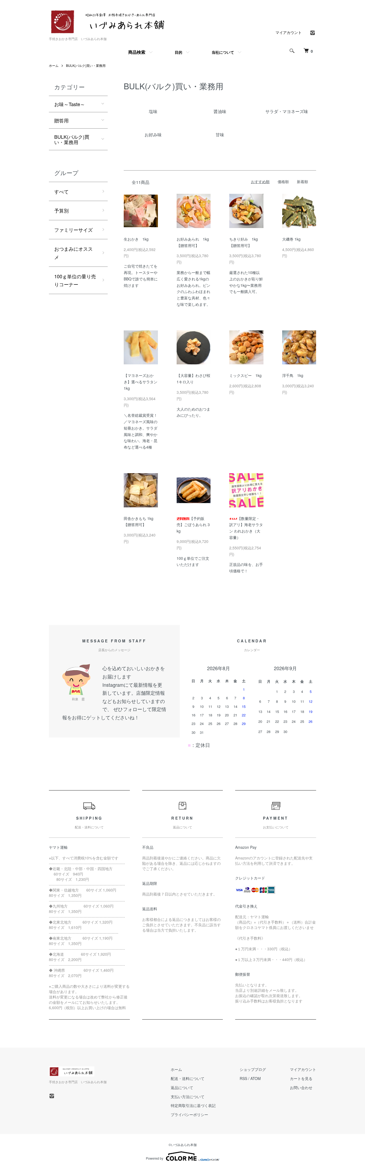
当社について (223, 52)
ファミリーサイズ (73, 229)
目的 (178, 52)
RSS (243, 1078)
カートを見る (301, 1078)
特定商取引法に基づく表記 (193, 1105)
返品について (182, 1087)
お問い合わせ (301, 1087)
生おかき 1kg (136, 239)
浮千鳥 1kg (292, 375)
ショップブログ (253, 1069)
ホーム (54, 65)
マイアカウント (288, 32)
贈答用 (61, 120)
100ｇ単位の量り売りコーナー (75, 280)
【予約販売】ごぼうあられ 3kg (193, 525)
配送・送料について (187, 1078)
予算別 (61, 210)
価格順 (283, 181)
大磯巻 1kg (291, 239)
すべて (61, 191)
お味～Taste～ (69, 104)
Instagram (113, 684)
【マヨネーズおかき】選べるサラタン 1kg (142, 382)
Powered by (154, 1158)
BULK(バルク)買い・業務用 (86, 65)
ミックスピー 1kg (245, 375)
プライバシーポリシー (189, 1114)
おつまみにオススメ (73, 252)
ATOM (255, 1078)
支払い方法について (187, 1096)
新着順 (302, 181)
